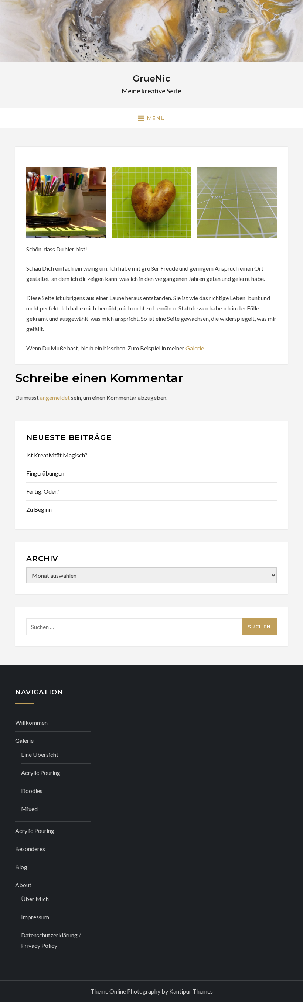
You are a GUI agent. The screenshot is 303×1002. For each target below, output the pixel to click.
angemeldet (55, 397)
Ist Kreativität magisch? (57, 455)
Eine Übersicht (39, 754)
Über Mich (35, 898)
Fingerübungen (45, 473)
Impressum (35, 916)
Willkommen (31, 722)
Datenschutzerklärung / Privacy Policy (51, 940)
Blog (21, 866)
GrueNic (151, 78)
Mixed (29, 808)
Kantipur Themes (191, 991)
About (23, 884)
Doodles (31, 790)
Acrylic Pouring (40, 772)
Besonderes (30, 848)
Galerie (194, 347)
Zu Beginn (39, 509)
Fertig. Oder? (42, 491)
